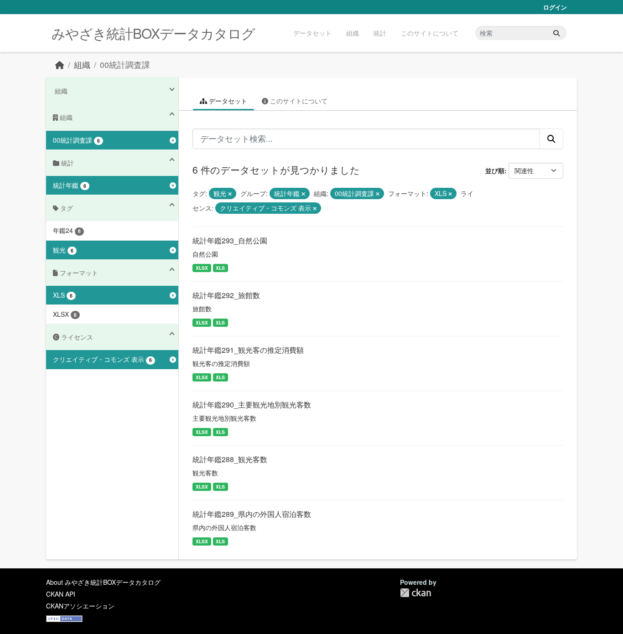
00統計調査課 (125, 64)
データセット (312, 32)
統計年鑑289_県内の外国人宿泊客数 (251, 514)
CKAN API (60, 593)
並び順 (494, 170)
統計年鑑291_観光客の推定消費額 (248, 350)
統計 (380, 32)
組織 (352, 32)
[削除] (230, 193)
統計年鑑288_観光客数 (229, 459)
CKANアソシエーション (80, 605)
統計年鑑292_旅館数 (226, 295)
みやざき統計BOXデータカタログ (153, 33)
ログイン (555, 7)
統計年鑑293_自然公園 (229, 240)
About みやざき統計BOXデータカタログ (103, 582)
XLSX (202, 267)
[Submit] (556, 33)
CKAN (415, 593)
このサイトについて (429, 32)
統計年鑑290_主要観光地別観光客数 (251, 404)
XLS (220, 267)
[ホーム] (59, 64)
